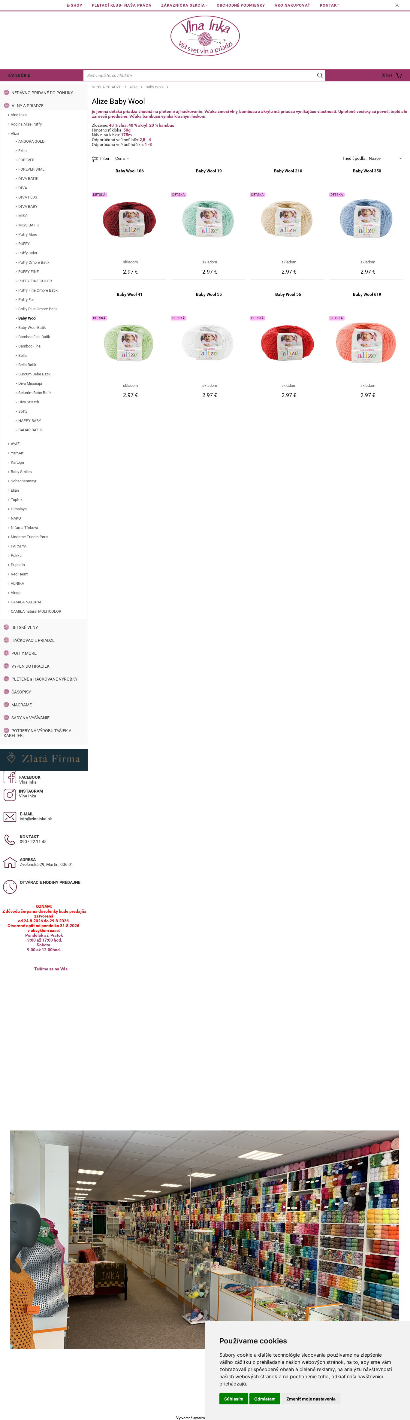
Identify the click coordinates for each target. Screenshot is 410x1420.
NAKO (16, 518)
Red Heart (19, 574)
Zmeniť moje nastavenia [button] (311, 1398)
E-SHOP (74, 5)
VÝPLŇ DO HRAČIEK (30, 666)
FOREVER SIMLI (32, 169)
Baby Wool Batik (32, 327)
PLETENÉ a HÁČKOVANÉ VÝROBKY (44, 679)
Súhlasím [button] (233, 1398)
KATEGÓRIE (19, 75)
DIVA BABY (28, 206)
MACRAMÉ (21, 704)
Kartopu (17, 462)
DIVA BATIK (28, 178)
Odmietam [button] (265, 1398)
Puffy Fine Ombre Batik (38, 290)
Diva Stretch (28, 402)
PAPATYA (18, 546)
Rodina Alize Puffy (26, 124)
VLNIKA (17, 583)
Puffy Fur (26, 299)
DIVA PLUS (27, 197)
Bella (22, 355)
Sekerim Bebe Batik (35, 392)
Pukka (16, 555)
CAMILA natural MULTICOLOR (36, 611)
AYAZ (15, 443)
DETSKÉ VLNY (24, 627)
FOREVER (26, 160)
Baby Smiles (21, 471)
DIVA (22, 188)
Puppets (18, 565)
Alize (15, 133)
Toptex (16, 499)
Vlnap (15, 592)
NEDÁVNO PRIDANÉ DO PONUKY (42, 92)
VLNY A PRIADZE (28, 105)
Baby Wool (27, 318)
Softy (22, 411)
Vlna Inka (19, 115)
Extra (22, 150)
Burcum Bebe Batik (34, 374)
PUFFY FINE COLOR (35, 281)
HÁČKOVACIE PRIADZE (33, 640)
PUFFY (24, 243)
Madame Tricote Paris (29, 537)
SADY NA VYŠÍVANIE (30, 717)
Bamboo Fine (29, 346)
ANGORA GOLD (31, 141)
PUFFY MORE (24, 653)
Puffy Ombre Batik (34, 262)
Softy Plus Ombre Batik (38, 309)
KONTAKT (329, 5)
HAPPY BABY (29, 420)
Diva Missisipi (30, 383)
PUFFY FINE (28, 271)
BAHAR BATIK (30, 430)
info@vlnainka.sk (36, 818)
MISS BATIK (28, 225)
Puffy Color (27, 253)
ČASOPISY (21, 692)
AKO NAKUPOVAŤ (292, 5)
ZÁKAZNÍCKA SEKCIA (183, 5)
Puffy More (27, 234)
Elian (15, 490)
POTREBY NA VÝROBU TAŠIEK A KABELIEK (37, 733)
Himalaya (19, 509)
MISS (23, 216)
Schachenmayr (23, 481)
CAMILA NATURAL (26, 602)
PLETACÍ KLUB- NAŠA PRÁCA (122, 5)
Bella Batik (27, 365)
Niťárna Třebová (24, 527)
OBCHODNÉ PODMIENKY (241, 5)
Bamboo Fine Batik (34, 337)
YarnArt (17, 453)
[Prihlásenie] (397, 7)
